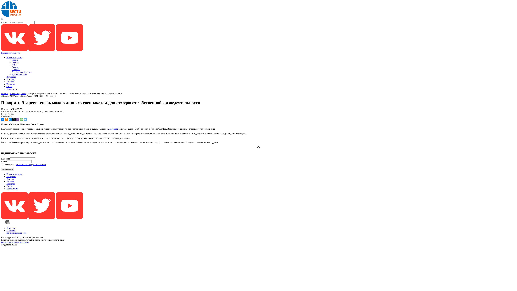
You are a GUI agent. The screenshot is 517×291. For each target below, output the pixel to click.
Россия (15, 60)
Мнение (10, 82)
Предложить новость (10, 53)
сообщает (113, 129)
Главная (4, 93)
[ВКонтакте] (2, 119)
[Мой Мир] (10, 119)
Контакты (10, 230)
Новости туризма (14, 57)
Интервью (11, 77)
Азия (14, 65)
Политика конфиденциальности (31, 164)
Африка (15, 67)
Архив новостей (19, 74)
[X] (14, 119)
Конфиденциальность (16, 233)
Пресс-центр (12, 89)
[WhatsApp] (21, 119)
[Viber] (17, 119)
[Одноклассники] (6, 119)
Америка (16, 69)
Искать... (5, 22)
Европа (15, 62)
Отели (9, 86)
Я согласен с (25, 164)
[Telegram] (25, 119)
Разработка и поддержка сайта (15, 242)
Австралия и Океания (22, 72)
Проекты (10, 84)
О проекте (11, 228)
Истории (10, 79)
